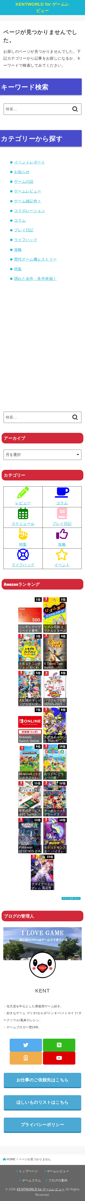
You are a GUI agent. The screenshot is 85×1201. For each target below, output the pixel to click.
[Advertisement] (42, 355)
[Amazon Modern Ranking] (71, 896)
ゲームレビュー (27, 191)
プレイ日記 (24, 230)
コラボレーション (29, 211)
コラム (20, 220)
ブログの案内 (57, 1180)
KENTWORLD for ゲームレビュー (42, 7)
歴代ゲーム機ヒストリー (35, 259)
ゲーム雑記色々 (27, 201)
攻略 (18, 249)
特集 (18, 269)
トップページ (30, 1171)
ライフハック (25, 240)
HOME (11, 1159)
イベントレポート (29, 162)
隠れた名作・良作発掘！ (35, 278)
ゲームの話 (24, 181)
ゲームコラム (33, 1180)
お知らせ (22, 172)
